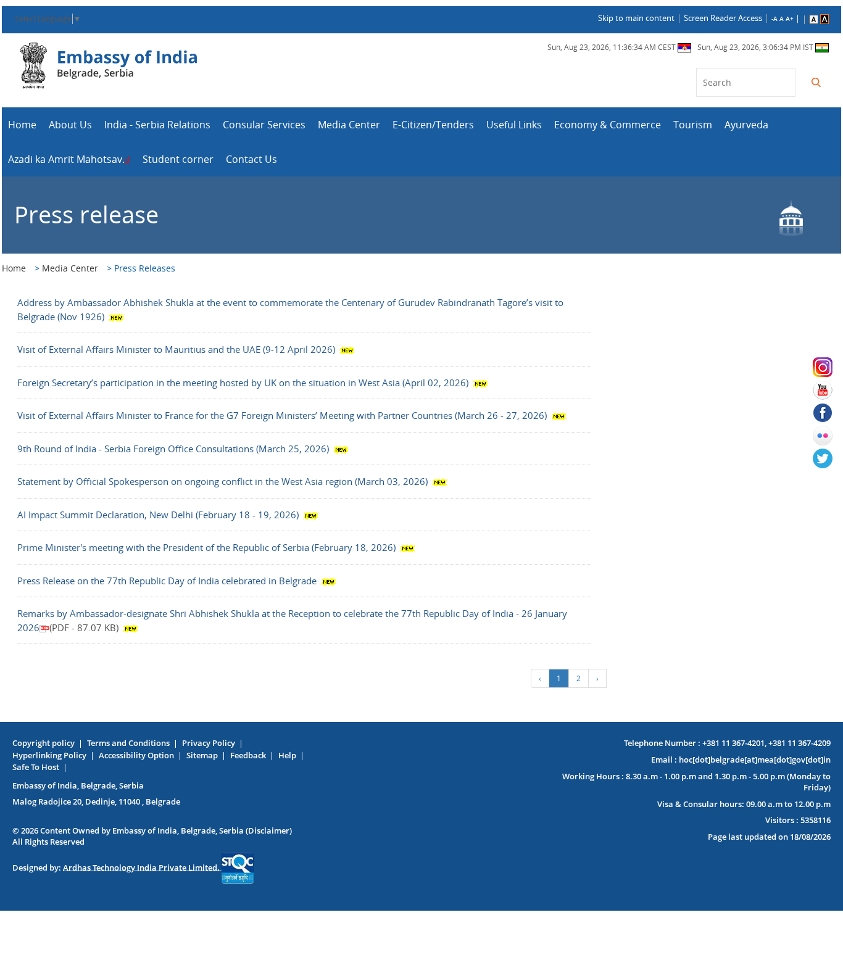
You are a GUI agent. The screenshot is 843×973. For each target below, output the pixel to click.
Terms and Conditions (128, 742)
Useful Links (514, 124)
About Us (70, 124)
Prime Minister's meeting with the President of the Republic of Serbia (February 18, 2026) (207, 547)
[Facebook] (828, 413)
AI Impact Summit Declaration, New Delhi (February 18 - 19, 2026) (159, 514)
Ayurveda (746, 124)
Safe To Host (35, 766)
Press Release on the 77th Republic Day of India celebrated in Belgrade (168, 580)
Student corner (178, 159)
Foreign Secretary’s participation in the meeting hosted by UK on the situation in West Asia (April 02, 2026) (244, 382)
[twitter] (828, 458)
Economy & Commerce (607, 124)
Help (287, 755)
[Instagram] (828, 367)
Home (22, 124)
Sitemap (202, 755)
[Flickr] (828, 435)
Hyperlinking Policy (49, 755)
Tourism (692, 124)
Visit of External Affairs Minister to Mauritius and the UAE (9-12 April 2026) (177, 349)
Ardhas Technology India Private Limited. (142, 866)
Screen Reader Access (723, 17)
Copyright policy (43, 742)
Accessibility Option (136, 755)
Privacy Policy (208, 742)
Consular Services (264, 124)
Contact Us (251, 159)
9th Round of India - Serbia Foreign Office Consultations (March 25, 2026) (174, 448)
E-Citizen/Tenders (433, 124)
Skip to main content (636, 17)
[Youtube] (828, 390)
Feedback (248, 755)
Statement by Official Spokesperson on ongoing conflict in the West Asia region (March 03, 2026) (223, 481)
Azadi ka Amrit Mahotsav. (66, 159)
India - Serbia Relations (157, 124)
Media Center (349, 124)
